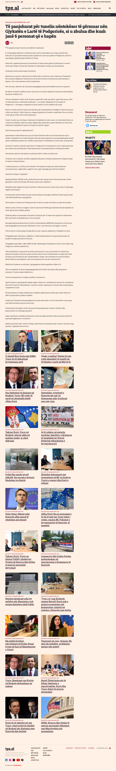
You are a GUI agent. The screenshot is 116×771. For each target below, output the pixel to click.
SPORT (72, 8)
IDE (34, 8)
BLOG (90, 8)
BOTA (57, 8)
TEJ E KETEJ (81, 8)
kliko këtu (99, 119)
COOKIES (91, 748)
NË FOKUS (41, 8)
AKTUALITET (26, 8)
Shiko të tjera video (92, 167)
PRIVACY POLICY (80, 748)
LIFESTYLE (65, 8)
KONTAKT (69, 748)
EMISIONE (97, 8)
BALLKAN (50, 8)
